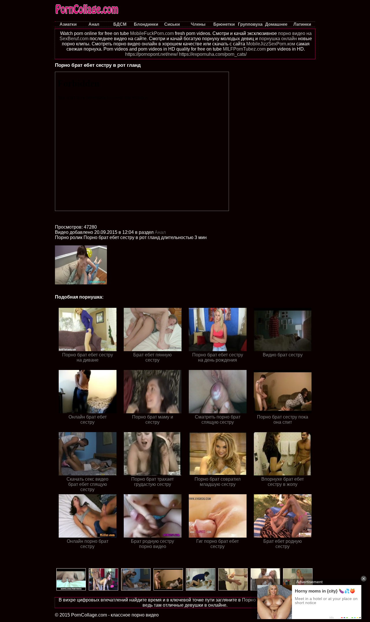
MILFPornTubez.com (244, 49)
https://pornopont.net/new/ (151, 54)
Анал (160, 232)
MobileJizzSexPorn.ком (270, 43)
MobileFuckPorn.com (152, 33)
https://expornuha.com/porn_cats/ (213, 54)
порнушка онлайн (278, 38)
